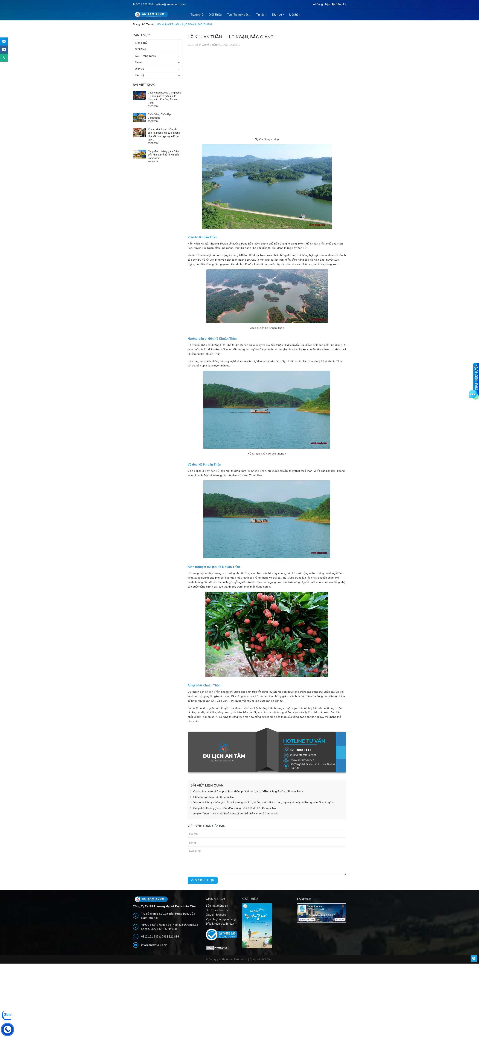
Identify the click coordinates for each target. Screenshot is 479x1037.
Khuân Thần (195, 255)
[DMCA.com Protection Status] (217, 947)
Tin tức (261, 14)
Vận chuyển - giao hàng (221, 919)
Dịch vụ (277, 14)
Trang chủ (196, 14)
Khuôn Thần (212, 691)
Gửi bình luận (204, 880)
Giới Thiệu (215, 14)
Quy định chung (216, 914)
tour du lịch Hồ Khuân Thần (326, 361)
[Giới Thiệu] (267, 925)
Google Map (271, 139)
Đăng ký (340, 4)
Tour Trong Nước (238, 14)
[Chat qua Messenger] (4, 50)
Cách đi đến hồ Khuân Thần (267, 327)
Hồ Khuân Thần (315, 243)
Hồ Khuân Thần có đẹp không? (267, 453)
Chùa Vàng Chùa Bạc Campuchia (213, 797)
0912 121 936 (144, 4)
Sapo (270, 959)
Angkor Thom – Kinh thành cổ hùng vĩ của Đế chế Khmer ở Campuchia (236, 813)
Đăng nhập (322, 4)
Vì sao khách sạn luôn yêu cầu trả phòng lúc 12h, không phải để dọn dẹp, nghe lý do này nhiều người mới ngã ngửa (263, 802)
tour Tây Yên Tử (209, 470)
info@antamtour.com (172, 4)
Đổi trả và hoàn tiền (218, 910)
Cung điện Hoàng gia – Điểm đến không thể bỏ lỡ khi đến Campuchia (234, 808)
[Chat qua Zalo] (4, 41)
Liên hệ (294, 14)
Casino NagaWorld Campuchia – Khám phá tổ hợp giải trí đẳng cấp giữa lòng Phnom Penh (248, 791)
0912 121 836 (170, 936)
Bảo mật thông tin (217, 905)
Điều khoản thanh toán (220, 923)
